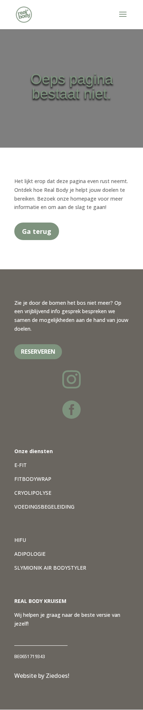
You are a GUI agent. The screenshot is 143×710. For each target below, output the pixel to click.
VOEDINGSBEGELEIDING (44, 506)
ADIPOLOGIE (29, 553)
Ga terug (36, 231)
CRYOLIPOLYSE (32, 492)
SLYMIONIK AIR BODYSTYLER (50, 567)
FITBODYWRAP (32, 478)
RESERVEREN (38, 352)
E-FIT (20, 465)
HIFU (20, 539)
